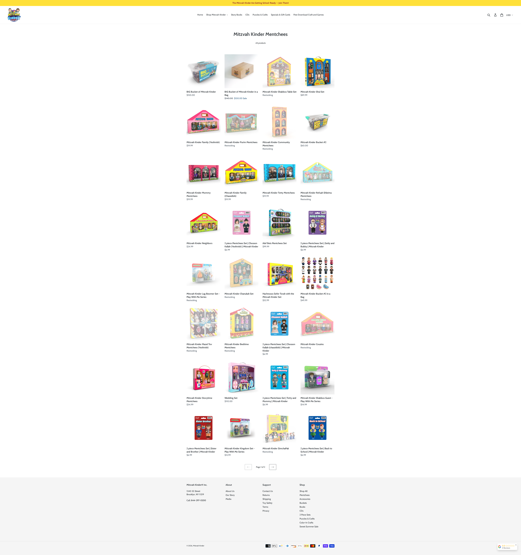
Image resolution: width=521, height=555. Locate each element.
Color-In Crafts (306, 522)
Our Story (230, 495)
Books (302, 507)
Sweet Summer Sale (309, 526)
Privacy (266, 511)
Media (228, 499)
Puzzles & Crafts (307, 518)
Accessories (305, 499)
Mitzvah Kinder (198, 546)
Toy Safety (267, 503)
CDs (302, 511)
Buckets (303, 503)
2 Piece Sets (305, 514)
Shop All (303, 491)
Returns (266, 495)
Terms (265, 507)
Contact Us (268, 491)
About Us (230, 491)
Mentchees (305, 495)
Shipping (267, 499)
